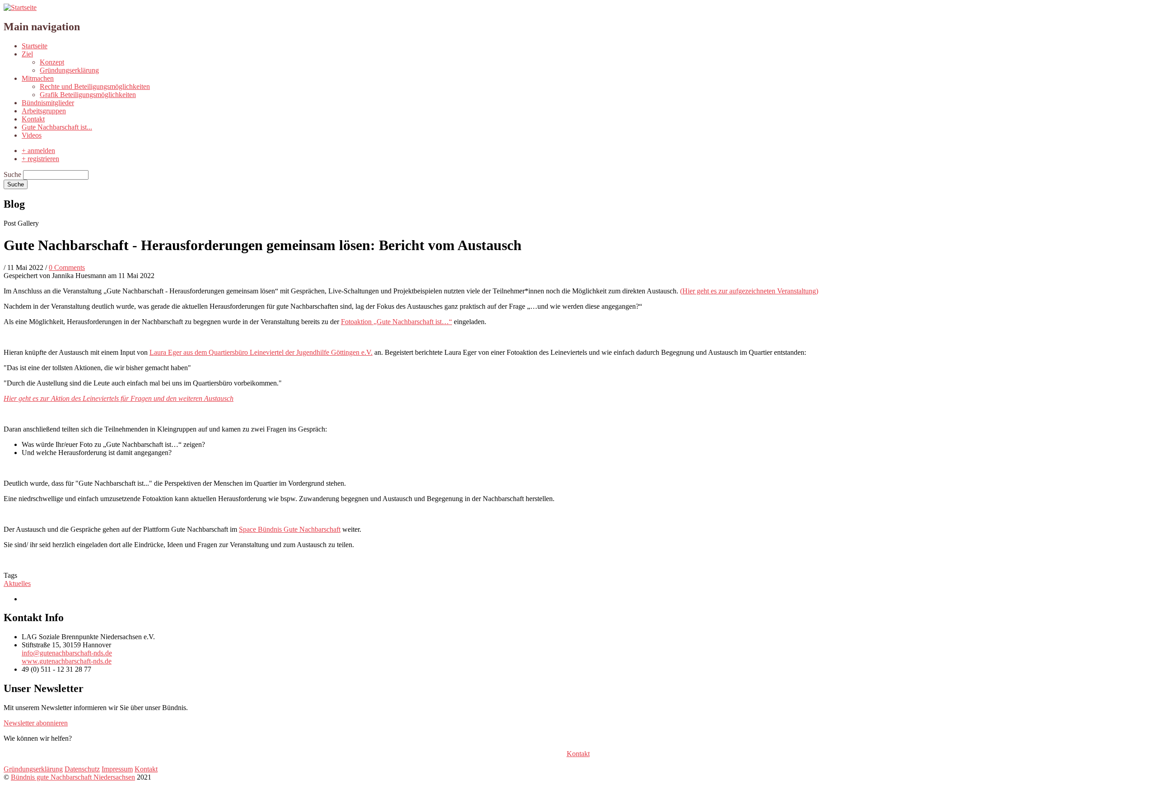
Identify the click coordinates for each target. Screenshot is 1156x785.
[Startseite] (20, 7)
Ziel (27, 54)
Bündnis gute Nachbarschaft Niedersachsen (73, 777)
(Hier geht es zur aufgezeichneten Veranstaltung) (749, 291)
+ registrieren (40, 159)
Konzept (52, 62)
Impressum (117, 769)
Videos (32, 135)
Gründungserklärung (69, 70)
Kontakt (33, 119)
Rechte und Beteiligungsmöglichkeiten (95, 86)
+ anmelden (38, 150)
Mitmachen (38, 78)
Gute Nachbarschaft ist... (57, 127)
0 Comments (67, 267)
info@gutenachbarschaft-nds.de (67, 653)
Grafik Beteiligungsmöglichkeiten (88, 94)
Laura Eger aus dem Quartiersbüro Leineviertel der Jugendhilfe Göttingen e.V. (261, 352)
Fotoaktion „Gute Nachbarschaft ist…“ (396, 321)
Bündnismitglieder (48, 103)
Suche (12, 174)
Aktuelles (17, 583)
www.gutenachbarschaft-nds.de (67, 661)
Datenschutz (82, 769)
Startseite (34, 46)
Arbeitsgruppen (44, 111)
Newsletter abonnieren (36, 723)
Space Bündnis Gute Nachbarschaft (289, 529)
